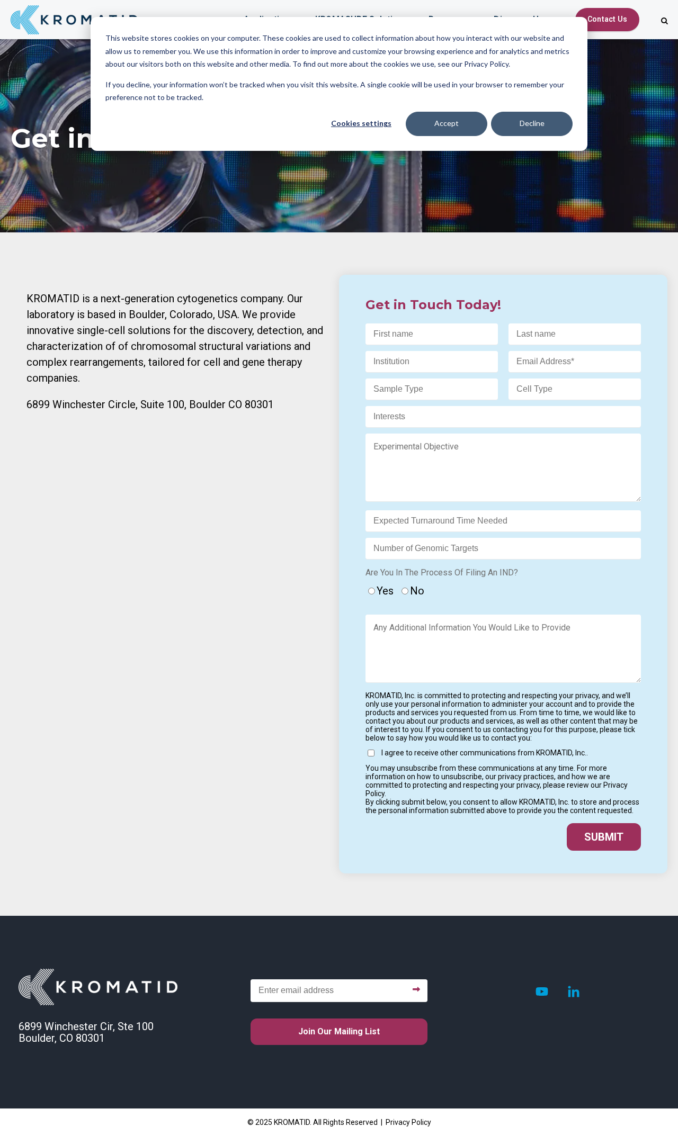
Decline (532, 123)
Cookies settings (361, 123)
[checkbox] (503, 592)
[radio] (382, 590)
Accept (446, 123)
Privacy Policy (408, 1122)
